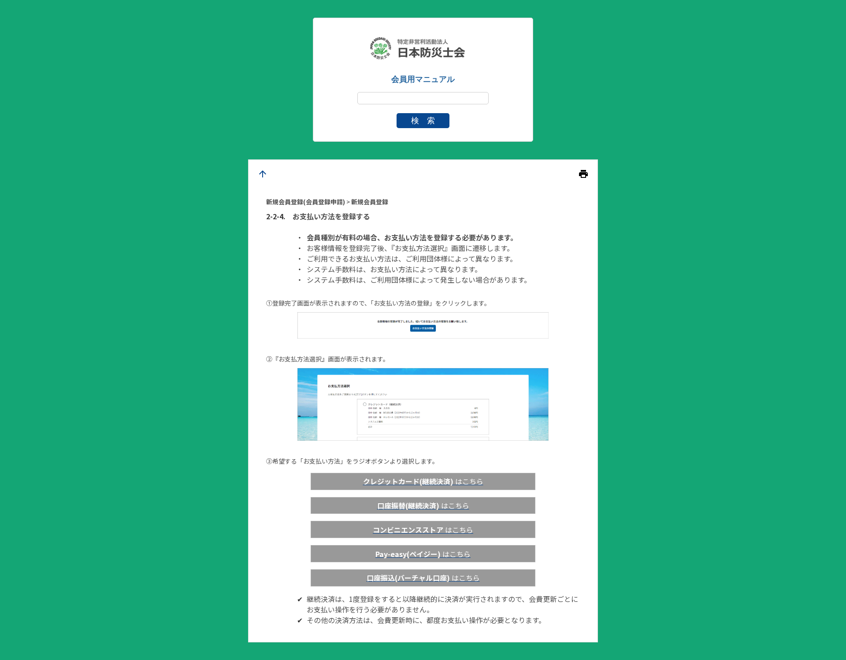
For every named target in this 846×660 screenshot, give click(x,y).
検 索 (423, 120)
